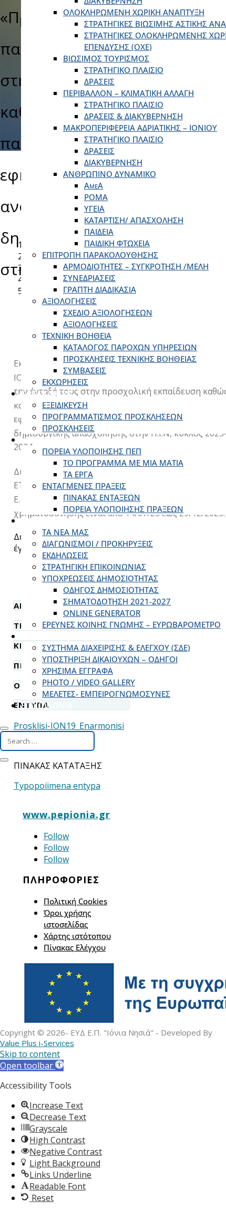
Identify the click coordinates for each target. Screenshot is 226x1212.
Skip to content (30, 1054)
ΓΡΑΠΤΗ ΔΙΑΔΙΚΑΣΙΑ (99, 289)
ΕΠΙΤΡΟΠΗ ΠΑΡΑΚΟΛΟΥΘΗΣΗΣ (100, 254)
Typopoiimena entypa (57, 785)
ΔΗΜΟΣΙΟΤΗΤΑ (49, 520)
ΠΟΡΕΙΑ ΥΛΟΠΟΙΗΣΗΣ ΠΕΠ (91, 451)
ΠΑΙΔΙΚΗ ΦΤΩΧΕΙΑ (117, 243)
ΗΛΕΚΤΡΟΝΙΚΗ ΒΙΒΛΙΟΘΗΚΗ (73, 636)
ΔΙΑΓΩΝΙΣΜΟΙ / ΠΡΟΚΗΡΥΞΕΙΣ (97, 543)
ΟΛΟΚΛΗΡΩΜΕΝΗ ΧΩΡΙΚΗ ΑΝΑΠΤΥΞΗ (133, 12)
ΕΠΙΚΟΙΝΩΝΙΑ (47, 705)
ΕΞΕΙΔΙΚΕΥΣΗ (65, 405)
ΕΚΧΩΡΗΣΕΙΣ (65, 382)
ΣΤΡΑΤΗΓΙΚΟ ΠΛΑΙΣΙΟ (123, 70)
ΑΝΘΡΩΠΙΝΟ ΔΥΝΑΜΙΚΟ (109, 174)
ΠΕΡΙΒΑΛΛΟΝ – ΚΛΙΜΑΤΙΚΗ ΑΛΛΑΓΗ (128, 93)
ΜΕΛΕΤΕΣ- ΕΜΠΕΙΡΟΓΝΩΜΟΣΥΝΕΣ (106, 693)
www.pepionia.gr (66, 814)
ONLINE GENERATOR (101, 613)
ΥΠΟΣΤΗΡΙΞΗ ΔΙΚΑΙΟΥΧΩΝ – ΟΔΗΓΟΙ (110, 659)
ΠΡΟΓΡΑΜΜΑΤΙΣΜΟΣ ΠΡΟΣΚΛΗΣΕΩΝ (112, 416)
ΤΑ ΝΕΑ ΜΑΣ (65, 532)
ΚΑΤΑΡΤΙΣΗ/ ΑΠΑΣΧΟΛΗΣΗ (133, 220)
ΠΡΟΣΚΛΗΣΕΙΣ (47, 393)
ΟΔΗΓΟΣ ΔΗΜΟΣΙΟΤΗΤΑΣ (111, 589)
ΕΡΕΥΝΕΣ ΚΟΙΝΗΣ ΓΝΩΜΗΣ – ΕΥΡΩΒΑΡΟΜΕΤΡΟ (131, 624)
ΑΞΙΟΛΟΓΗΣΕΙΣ (69, 301)
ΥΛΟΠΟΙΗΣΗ (44, 439)
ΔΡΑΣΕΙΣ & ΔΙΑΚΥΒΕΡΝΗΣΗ (133, 116)
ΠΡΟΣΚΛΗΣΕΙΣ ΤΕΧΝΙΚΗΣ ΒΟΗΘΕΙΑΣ (130, 358)
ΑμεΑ (93, 185)
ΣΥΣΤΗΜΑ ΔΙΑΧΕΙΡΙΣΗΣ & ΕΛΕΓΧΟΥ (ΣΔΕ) (116, 647)
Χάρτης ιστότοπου (77, 936)
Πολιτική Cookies (75, 901)
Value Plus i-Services (37, 1043)
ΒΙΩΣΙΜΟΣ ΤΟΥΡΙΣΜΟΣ (106, 58)
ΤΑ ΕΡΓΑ (78, 474)
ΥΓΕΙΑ (94, 208)
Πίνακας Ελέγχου (75, 947)
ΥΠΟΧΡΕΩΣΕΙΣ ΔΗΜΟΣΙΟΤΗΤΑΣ (100, 578)
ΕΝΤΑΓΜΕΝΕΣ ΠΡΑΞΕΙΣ (84, 485)
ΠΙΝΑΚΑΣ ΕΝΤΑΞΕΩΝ (101, 497)
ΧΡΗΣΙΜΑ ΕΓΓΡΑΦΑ (77, 670)
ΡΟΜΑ (96, 197)
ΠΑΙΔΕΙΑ (99, 231)
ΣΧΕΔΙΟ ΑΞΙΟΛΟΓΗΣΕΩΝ (107, 312)
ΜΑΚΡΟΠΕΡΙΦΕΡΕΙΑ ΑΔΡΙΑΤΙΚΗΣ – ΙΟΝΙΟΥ (140, 127)
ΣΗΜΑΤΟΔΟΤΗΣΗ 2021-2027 (117, 601)
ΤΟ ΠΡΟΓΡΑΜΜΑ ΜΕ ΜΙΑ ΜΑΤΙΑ (123, 462)
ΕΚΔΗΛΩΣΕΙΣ (65, 555)
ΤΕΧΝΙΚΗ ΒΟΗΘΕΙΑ (76, 335)
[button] (32, 1065)
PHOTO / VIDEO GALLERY (88, 682)
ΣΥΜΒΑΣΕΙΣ (84, 370)
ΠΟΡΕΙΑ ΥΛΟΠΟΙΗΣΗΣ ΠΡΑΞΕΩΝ (123, 509)
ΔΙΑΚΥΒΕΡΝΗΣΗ (113, 162)
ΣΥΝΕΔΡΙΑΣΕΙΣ (89, 278)
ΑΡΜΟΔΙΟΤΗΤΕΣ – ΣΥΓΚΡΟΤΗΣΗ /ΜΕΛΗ (136, 266)
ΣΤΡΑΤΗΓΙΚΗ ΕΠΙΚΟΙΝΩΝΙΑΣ (94, 566)
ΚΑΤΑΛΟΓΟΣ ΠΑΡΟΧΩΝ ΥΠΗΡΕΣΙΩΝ (130, 347)
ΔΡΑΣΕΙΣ (99, 81)
